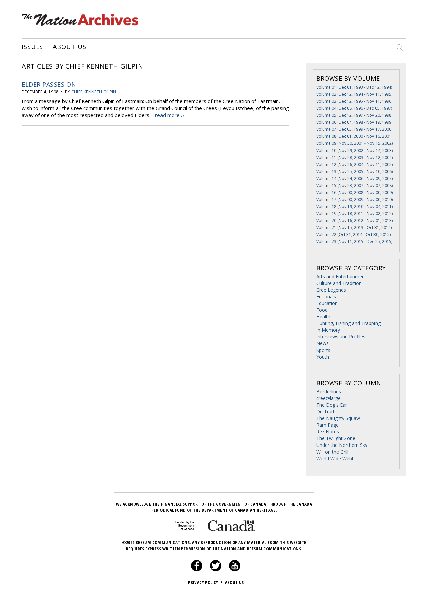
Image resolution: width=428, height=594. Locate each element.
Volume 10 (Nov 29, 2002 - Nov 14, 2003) (354, 150)
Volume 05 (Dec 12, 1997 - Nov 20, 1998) (354, 115)
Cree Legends (331, 290)
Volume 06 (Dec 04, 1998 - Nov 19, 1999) (354, 122)
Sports (323, 350)
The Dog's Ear (331, 405)
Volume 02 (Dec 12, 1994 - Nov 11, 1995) (354, 94)
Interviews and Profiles (340, 336)
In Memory (328, 330)
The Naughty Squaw (338, 418)
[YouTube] (235, 570)
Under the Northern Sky (341, 445)
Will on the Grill (332, 452)
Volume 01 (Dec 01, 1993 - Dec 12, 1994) (354, 87)
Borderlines (328, 391)
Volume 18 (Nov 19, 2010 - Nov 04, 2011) (354, 206)
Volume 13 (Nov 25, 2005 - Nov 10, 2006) (354, 171)
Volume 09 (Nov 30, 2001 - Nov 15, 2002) (354, 143)
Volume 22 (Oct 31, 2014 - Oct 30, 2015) (353, 234)
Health (323, 316)
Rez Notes (327, 431)
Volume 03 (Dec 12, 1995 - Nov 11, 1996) (354, 101)
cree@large (328, 398)
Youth (322, 357)
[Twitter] (216, 570)
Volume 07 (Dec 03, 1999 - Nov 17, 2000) (354, 129)
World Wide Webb (335, 458)
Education (327, 303)
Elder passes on (49, 84)
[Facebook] (197, 570)
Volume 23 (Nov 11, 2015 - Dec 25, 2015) (354, 241)
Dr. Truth (326, 411)
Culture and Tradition (339, 283)
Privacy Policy (205, 582)
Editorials (326, 296)
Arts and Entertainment (341, 276)
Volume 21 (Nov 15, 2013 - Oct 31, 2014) (354, 227)
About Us (69, 47)
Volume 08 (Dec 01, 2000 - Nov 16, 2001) (354, 136)
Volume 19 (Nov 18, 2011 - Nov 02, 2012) (354, 213)
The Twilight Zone (335, 438)
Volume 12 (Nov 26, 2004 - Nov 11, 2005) (354, 164)
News (322, 343)
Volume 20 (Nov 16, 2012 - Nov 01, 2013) (354, 220)
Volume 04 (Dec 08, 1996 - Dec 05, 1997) (354, 108)
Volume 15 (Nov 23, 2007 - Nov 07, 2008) (354, 185)
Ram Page (327, 425)
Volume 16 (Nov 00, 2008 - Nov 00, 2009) (354, 192)
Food (322, 310)
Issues (32, 47)
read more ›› (169, 115)
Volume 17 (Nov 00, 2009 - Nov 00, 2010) (354, 199)
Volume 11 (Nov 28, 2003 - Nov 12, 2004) (354, 157)
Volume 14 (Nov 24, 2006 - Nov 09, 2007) (354, 178)
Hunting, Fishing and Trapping (348, 323)
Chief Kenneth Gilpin (93, 92)
